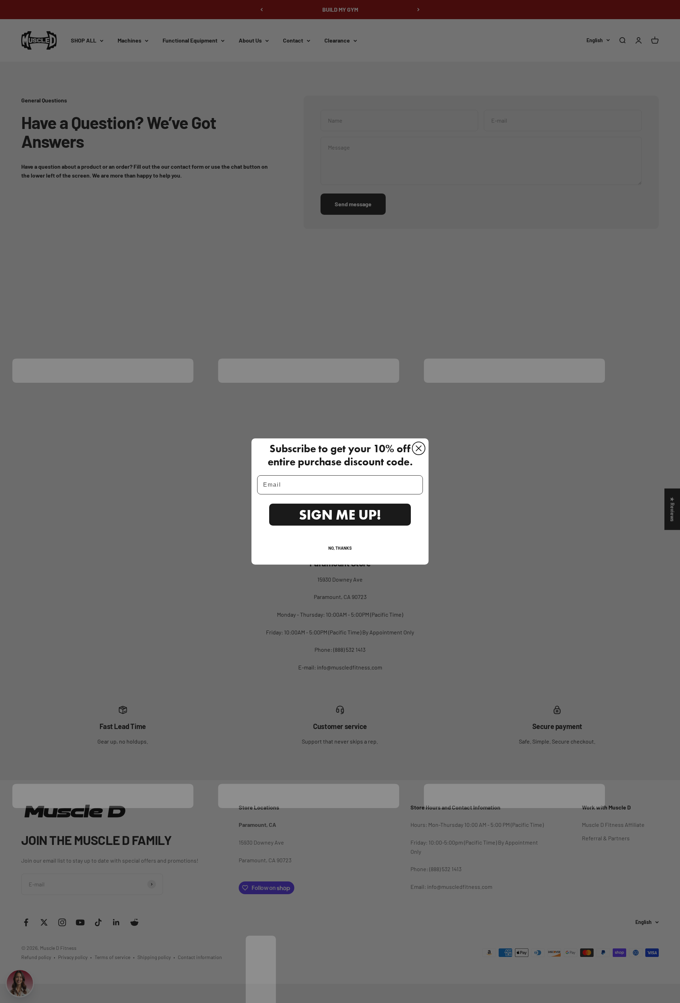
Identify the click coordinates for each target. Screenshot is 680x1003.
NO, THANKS (340, 547)
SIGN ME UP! (340, 514)
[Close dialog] (418, 448)
